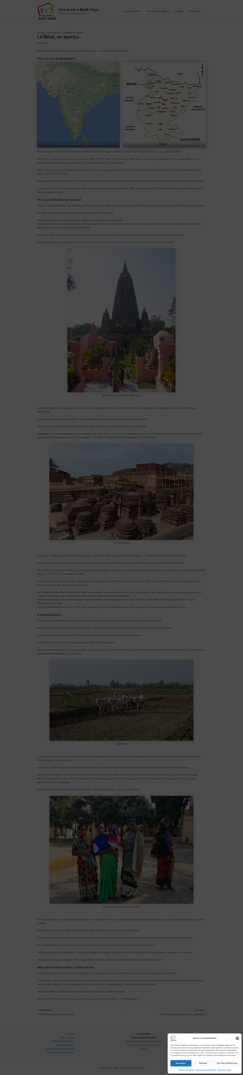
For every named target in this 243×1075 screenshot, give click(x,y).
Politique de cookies (186, 1070)
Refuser (203, 1063)
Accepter (181, 1063)
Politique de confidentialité (205, 1070)
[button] (237, 1038)
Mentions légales (224, 1070)
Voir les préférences (227, 1063)
